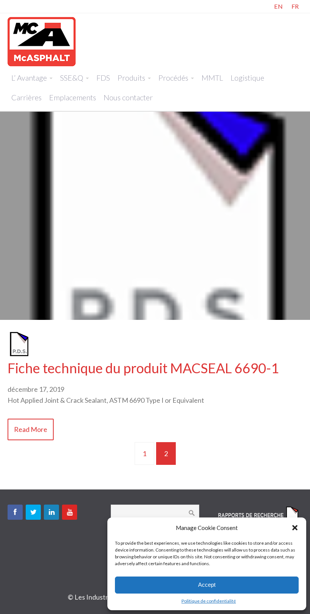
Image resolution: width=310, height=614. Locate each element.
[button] (295, 527)
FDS (103, 77)
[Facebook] (15, 512)
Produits (131, 77)
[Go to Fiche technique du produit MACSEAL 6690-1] (19, 354)
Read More (30, 429)
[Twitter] (33, 512)
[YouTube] (69, 512)
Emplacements (72, 97)
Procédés (173, 77)
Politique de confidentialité (208, 601)
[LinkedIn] (51, 512)
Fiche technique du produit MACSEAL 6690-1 (143, 368)
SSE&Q (71, 77)
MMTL (212, 77)
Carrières (26, 97)
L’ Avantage (29, 77)
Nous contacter (128, 97)
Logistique (247, 77)
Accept (206, 584)
